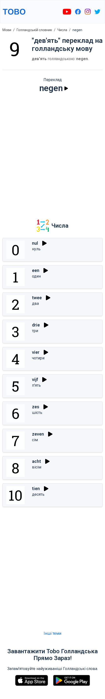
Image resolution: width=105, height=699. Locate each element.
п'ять (36, 385)
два (35, 303)
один (36, 276)
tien (36, 488)
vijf (35, 379)
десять (38, 494)
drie (36, 324)
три (35, 330)
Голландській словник (34, 30)
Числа (62, 30)
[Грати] (66, 88)
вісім (36, 467)
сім (35, 440)
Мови (6, 30)
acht (36, 461)
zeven (38, 434)
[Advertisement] (52, 153)
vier (36, 352)
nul (35, 243)
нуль (36, 249)
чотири (38, 358)
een (35, 270)
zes (35, 406)
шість (37, 412)
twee (37, 297)
